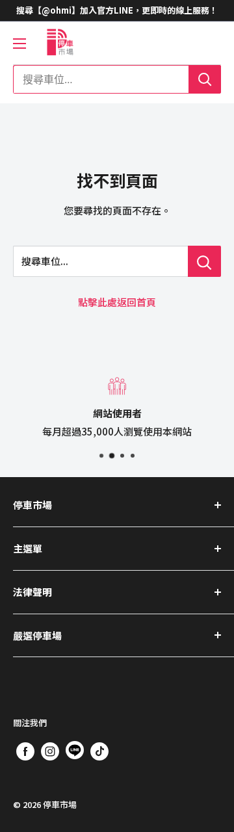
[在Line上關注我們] (75, 752)
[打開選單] (19, 43)
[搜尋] (204, 79)
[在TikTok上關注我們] (99, 750)
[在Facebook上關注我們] (25, 750)
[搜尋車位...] (204, 261)
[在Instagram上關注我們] (50, 750)
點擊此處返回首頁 (117, 302)
